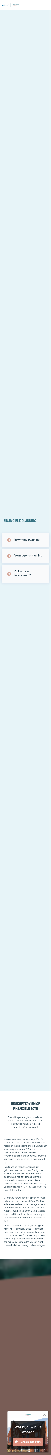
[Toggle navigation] (46, 5)
